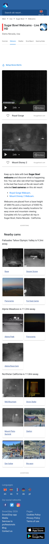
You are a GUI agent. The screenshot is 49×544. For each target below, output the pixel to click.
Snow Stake (31, 402)
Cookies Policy (34, 514)
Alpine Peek (9, 337)
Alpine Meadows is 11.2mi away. (19, 309)
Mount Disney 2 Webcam (22, 196)
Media (5, 518)
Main (4, 19)
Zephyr (29, 431)
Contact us (7, 531)
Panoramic (9, 301)
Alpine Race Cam (12, 366)
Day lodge (9, 463)
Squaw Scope (32, 271)
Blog (4, 528)
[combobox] (21, 12)
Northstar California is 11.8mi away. (20, 374)
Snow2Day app (9, 514)
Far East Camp (32, 301)
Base (7, 271)
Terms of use (33, 521)
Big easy (29, 463)
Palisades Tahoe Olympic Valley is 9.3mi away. (22, 242)
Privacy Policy (33, 518)
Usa (11, 19)
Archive (39, 108)
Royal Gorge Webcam (20, 193)
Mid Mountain (10, 402)
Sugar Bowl (20, 19)
